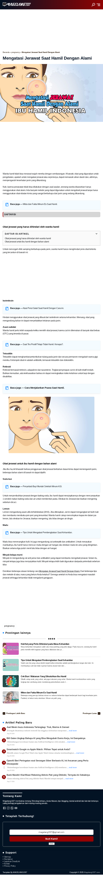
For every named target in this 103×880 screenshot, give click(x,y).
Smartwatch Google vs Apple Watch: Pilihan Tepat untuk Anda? (38, 749)
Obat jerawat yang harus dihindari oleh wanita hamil (28, 238)
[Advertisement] (51, 29)
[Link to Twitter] (12, 808)
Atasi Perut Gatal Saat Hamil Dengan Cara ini (43, 308)
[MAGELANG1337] (17, 4)
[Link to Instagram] (8, 808)
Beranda (6, 52)
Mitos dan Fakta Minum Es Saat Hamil (40, 204)
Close (51, 843)
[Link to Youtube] (16, 808)
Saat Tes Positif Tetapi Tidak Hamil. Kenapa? (43, 344)
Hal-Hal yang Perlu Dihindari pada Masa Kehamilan (45, 644)
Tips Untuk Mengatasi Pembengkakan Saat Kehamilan (47, 532)
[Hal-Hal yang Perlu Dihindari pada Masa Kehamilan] (11, 649)
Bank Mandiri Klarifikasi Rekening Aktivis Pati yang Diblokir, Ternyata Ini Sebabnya (48, 775)
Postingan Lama (90, 713)
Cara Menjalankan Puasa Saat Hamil (44, 387)
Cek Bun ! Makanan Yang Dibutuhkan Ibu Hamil (43, 676)
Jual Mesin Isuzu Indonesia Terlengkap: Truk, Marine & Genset (38, 727)
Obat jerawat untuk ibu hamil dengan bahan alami (27, 241)
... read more (72, 730)
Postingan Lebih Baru (15, 713)
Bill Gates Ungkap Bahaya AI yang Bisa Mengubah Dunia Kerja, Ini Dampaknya (46, 738)
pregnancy (15, 52)
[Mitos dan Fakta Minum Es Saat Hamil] (11, 697)
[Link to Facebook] (4, 808)
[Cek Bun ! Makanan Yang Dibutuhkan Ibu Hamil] (11, 681)
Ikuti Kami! (51, 839)
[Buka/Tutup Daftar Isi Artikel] (96, 234)
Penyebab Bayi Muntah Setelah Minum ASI (42, 486)
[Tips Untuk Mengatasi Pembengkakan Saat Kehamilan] (11, 665)
